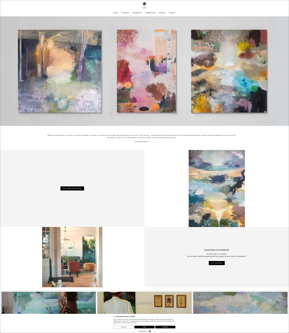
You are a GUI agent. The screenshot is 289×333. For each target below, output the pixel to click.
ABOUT (115, 13)
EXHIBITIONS (137, 13)
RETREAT (162, 13)
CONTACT (172, 13)
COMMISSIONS (150, 13)
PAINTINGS (125, 13)
